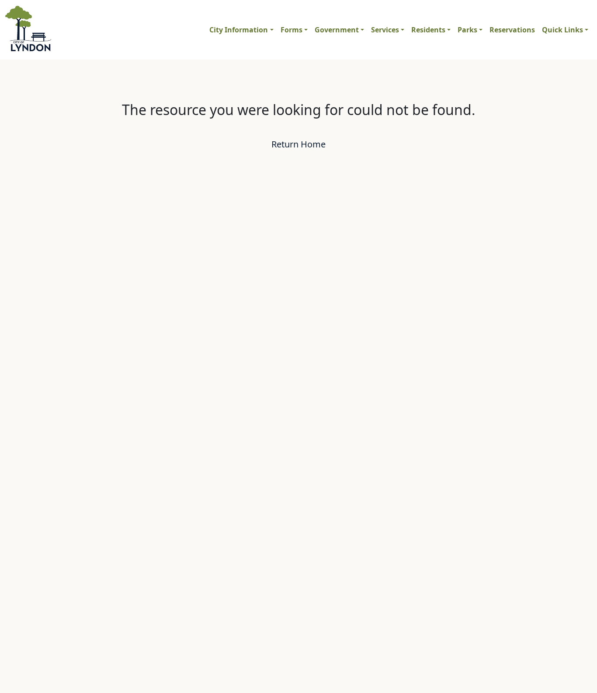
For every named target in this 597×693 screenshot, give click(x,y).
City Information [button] (238, 30)
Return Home (298, 144)
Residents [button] (428, 30)
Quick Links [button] (562, 30)
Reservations (512, 30)
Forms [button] (291, 30)
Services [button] (385, 30)
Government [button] (337, 30)
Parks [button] (467, 30)
